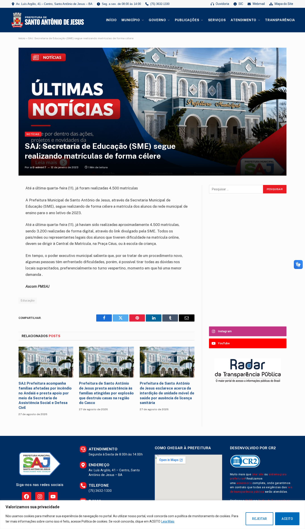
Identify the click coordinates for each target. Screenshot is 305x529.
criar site (258, 474)
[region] (152, 514)
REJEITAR (259, 519)
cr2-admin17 (38, 167)
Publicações (187, 20)
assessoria (244, 483)
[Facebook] (26, 496)
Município (130, 20)
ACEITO (287, 519)
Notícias (33, 134)
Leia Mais (167, 521)
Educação (28, 300)
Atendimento (243, 20)
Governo (157, 20)
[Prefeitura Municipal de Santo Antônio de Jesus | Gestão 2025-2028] (46, 20)
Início (111, 20)
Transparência (280, 20)
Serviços (217, 20)
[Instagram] (39, 496)
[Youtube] (53, 496)
